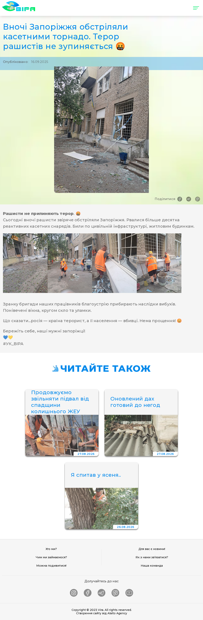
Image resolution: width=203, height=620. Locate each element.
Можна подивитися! (51, 565)
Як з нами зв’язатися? (152, 557)
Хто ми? (51, 549)
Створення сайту (88, 613)
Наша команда (152, 565)
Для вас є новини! (152, 549)
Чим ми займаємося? (51, 557)
